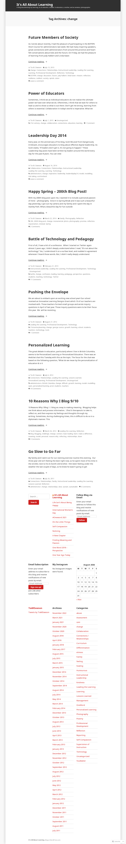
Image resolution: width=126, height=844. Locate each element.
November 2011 (59, 812)
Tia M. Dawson (35, 67)
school (80, 327)
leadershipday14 (72, 173)
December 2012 (59, 753)
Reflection (60, 73)
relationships (72, 436)
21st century (35, 123)
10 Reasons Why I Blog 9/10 (53, 400)
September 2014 (59, 685)
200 (31, 221)
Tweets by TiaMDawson (38, 612)
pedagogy (68, 274)
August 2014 (57, 690)
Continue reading (36, 61)
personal (45, 436)
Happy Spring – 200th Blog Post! (57, 191)
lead (65, 434)
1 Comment (90, 123)
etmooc (79, 652)
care (78, 622)
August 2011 (57, 826)
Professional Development (46, 73)
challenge (45, 434)
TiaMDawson (35, 608)
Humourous (81, 670)
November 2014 (59, 676)
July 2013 (56, 726)
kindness (80, 682)
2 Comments (35, 226)
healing (79, 666)
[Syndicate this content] (53, 495)
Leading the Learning (85, 70)
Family (62, 218)
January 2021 (58, 622)
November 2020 (59, 626)
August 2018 (57, 636)
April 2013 (56, 735)
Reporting (80, 735)
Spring (48, 224)
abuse (79, 613)
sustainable (73, 487)
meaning (31, 436)
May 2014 (56, 699)
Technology (69, 73)
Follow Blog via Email (84, 496)
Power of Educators (46, 93)
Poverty (79, 718)
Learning (31, 73)
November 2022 (59, 613)
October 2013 (58, 717)
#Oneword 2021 (59, 517)
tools (47, 330)
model (81, 173)
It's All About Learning (35, 4)
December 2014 (59, 672)
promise (83, 221)
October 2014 (58, 681)
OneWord (80, 705)
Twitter (56, 277)
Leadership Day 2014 (47, 135)
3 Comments (35, 439)
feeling (79, 661)
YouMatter (81, 761)
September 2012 (59, 767)
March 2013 (57, 740)
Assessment (81, 617)
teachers (31, 330)
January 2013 (58, 749)
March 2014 (57, 703)
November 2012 (59, 758)
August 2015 (57, 654)
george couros (58, 327)
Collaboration (35, 168)
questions (86, 274)
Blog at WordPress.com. (53, 840)
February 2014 (58, 708)
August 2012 (57, 771)
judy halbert (62, 75)
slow (60, 487)
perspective (77, 274)
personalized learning (41, 386)
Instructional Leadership (67, 70)
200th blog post (40, 221)
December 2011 (59, 808)
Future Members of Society (53, 37)
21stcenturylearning (37, 327)
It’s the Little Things (61, 522)
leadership (61, 173)
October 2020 (58, 631)
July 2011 (56, 830)
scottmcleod (42, 176)
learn (76, 434)
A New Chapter (59, 535)
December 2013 (59, 713)
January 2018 (58, 645)
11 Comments (35, 279)
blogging (37, 434)
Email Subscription (38, 564)
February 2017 (58, 649)
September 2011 (59, 821)
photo (66, 221)
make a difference (85, 434)
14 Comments (35, 388)
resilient (39, 78)
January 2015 (58, 667)
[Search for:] (39, 496)
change (33, 70)
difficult (65, 383)
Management (82, 700)
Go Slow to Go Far (44, 451)
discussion (47, 75)
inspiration (53, 173)
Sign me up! (36, 587)
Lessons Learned (75, 378)
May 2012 (56, 785)
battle (32, 274)
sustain (65, 487)
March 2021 (57, 617)
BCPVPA (33, 75)
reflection (86, 75)
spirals (51, 78)
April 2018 (56, 640)
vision (57, 78)
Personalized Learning (49, 345)
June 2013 (56, 731)
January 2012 (58, 803)
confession (46, 274)
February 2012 (58, 799)
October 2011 (58, 817)
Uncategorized (62, 120)
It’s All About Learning (60, 496)
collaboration (52, 123)
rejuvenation (33, 224)
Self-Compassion (59, 526)
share (80, 436)
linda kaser (72, 75)
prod (51, 386)
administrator (35, 487)
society (46, 78)
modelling (88, 173)
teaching (39, 277)
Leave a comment (37, 81)
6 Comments (86, 486)
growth (67, 327)
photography (74, 221)
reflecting (62, 436)
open (30, 386)
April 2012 (56, 790)
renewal (42, 224)
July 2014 (56, 694)
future (54, 75)
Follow (82, 520)
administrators (35, 173)
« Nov (78, 599)
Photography (70, 218)
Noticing (56, 531)
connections (62, 123)
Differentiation (83, 648)
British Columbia (48, 383)
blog (32, 434)
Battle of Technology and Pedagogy (61, 238)
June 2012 (56, 780)
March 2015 (57, 663)
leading (54, 274)
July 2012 (56, 776)
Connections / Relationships (47, 70)
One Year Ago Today (61, 555)
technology (47, 277)
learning (79, 123)
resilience (31, 78)
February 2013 (58, 744)
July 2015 (56, 658)
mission (79, 75)
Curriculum (81, 643)
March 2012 (57, 794)
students (31, 277)
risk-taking (32, 176)
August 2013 (57, 722)
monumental (58, 221)
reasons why (53, 436)
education (71, 123)
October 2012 (58, 762)
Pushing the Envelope (48, 291)
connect (59, 434)
